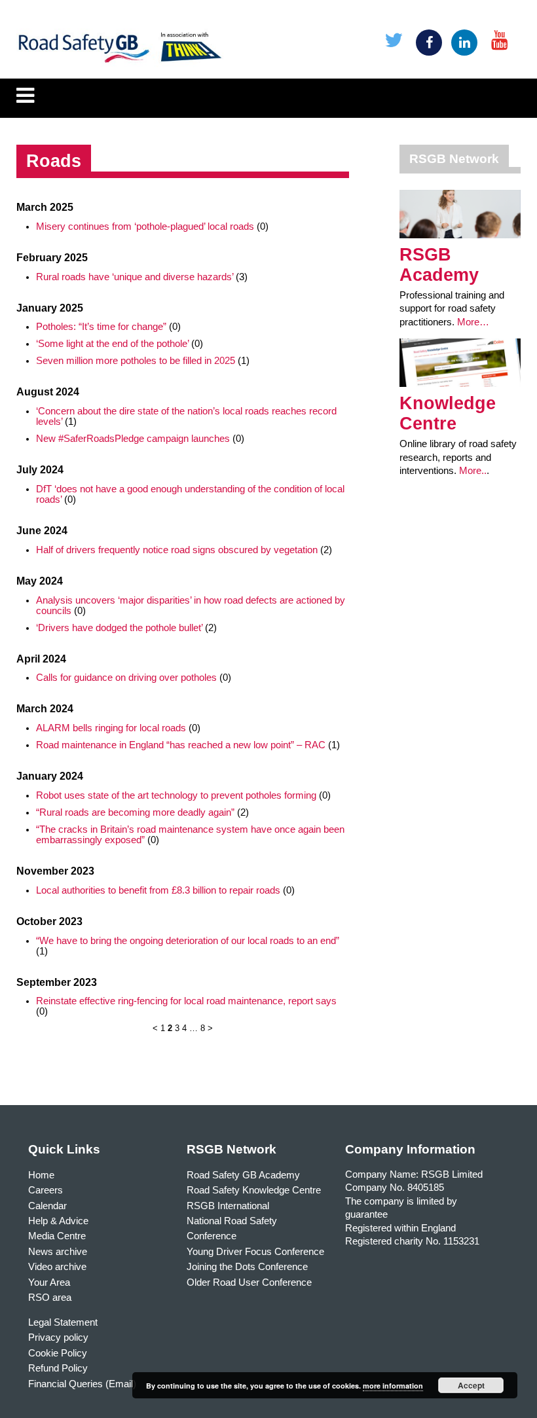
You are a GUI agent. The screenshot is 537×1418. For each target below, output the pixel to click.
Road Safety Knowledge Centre (254, 1190)
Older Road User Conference (249, 1282)
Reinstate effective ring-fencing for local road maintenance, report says (186, 1001)
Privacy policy (58, 1337)
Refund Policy (58, 1368)
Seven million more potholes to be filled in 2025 (135, 360)
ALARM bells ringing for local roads (111, 728)
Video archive (57, 1267)
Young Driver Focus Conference (255, 1251)
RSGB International (228, 1206)
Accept (471, 1385)
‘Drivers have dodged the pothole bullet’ (119, 628)
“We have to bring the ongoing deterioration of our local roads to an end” (187, 941)
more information (393, 1386)
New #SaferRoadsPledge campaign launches (133, 438)
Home (41, 1175)
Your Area (49, 1282)
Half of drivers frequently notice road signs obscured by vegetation (177, 550)
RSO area (49, 1297)
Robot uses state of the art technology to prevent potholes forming (176, 795)
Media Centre (57, 1236)
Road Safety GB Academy (243, 1175)
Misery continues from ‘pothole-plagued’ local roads (145, 226)
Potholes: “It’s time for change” (101, 326)
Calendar (47, 1206)
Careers (45, 1190)
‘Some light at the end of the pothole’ (112, 343)
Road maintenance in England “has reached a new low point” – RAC (180, 745)
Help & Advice (58, 1221)
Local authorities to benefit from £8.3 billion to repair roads (158, 890)
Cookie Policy (57, 1353)
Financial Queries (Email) (82, 1384)
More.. (473, 470)
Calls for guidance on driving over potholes (126, 677)
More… (473, 322)
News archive (57, 1251)
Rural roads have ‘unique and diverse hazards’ (134, 277)
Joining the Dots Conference (247, 1267)
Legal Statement (63, 1322)
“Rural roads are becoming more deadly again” (135, 812)
